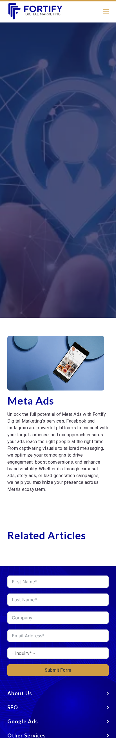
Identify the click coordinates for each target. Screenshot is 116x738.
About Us (19, 693)
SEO (12, 707)
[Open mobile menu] (106, 11)
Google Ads (22, 721)
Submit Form (58, 670)
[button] (58, 693)
